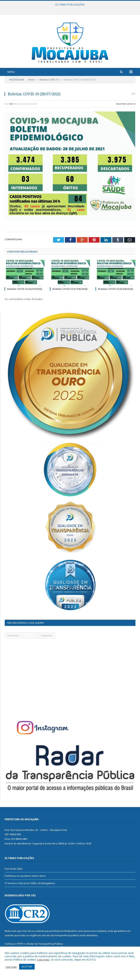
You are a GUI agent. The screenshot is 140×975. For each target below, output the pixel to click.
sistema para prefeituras (49, 931)
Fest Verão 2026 (13, 868)
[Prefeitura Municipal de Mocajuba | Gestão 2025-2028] (70, 41)
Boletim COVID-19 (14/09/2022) (24, 289)
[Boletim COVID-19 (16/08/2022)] (115, 273)
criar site (27, 931)
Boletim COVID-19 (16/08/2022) (115, 289)
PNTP (20, 943)
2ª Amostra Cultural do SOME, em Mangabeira (30, 883)
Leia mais (43, 959)
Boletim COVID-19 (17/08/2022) (70, 289)
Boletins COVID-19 (125, 103)
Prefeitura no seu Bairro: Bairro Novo (69, 8)
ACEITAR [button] (27, 966)
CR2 (11, 103)
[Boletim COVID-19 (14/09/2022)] (24, 273)
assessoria (89, 931)
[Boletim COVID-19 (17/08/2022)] (70, 273)
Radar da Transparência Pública (45, 943)
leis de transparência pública (63, 935)
